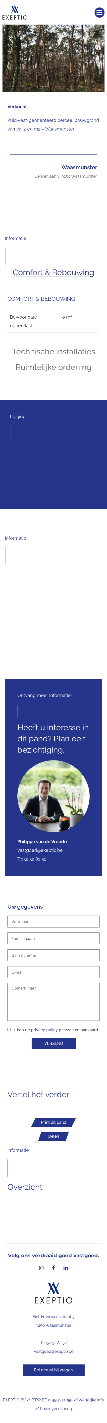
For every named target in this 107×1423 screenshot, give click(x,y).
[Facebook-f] (53, 1267)
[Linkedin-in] (65, 1267)
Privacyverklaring (56, 1408)
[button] (100, 12)
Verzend (53, 1043)
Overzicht (25, 1186)
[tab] (53, 272)
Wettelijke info (91, 1400)
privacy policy (44, 1029)
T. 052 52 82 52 (53, 1342)
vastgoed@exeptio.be (53, 1351)
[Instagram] (41, 1267)
